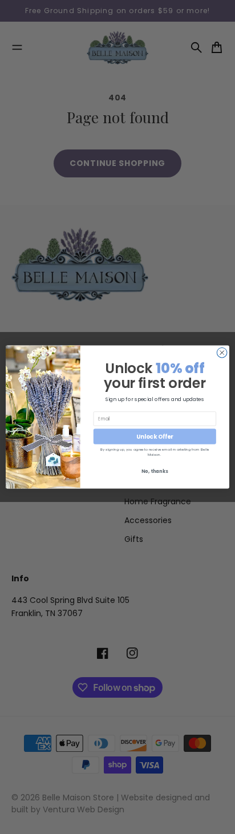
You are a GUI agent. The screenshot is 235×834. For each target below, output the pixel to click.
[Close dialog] (222, 352)
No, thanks (154, 471)
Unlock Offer (154, 436)
